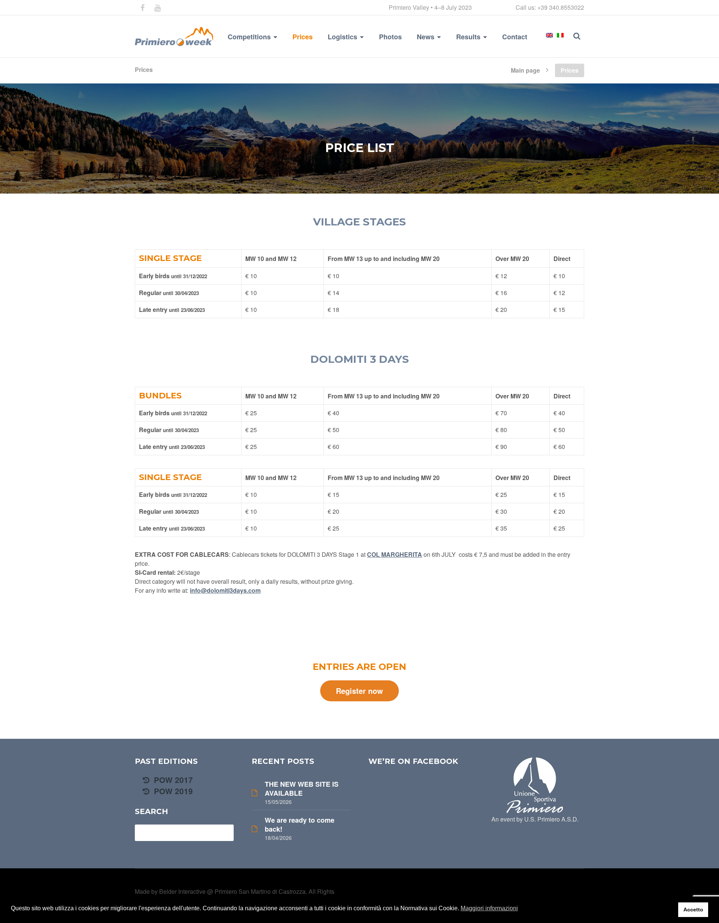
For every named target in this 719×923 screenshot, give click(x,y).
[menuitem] (549, 35)
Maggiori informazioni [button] (489, 908)
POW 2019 (172, 791)
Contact (514, 37)
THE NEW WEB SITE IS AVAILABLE (302, 789)
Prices (302, 37)
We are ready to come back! (299, 825)
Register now (359, 690)
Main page (525, 69)
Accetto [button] (693, 910)
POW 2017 (172, 779)
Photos (390, 37)
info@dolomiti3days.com (225, 590)
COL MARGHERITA (394, 554)
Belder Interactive (182, 891)
